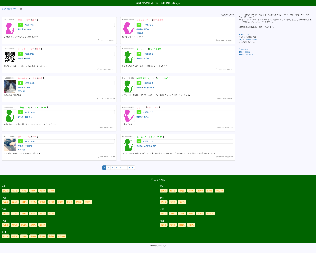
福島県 (51, 191)
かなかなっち (142, 20)
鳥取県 (5, 225)
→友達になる (29, 25)
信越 (4, 209)
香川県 (20, 29)
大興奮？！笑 (24, 107)
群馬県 (182, 191)
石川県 (24, 202)
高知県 (191, 225)
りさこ (139, 107)
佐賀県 (14, 236)
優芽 (20, 136)
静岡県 (69, 202)
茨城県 (163, 191)
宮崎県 (51, 236)
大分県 (42, 236)
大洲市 (27, 87)
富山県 (14, 202)
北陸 (162, 198)
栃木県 (172, 191)
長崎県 (24, 236)
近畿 (162, 209)
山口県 (42, 225)
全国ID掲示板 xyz (9, 9)
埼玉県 (191, 191)
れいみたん (23, 78)
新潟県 (5, 202)
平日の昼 (21, 150)
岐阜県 (60, 202)
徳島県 (139, 29)
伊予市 (146, 58)
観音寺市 (28, 117)
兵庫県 (191, 213)
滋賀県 (163, 213)
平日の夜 (140, 33)
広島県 (33, 225)
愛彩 (20, 20)
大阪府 (182, 213)
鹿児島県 (61, 236)
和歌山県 (210, 213)
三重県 (87, 202)
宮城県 (24, 191)
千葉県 (200, 191)
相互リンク (245, 34)
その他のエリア (31, 29)
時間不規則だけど (144, 78)
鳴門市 (146, 29)
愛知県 (78, 202)
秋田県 (33, 191)
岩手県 (14, 191)
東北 (4, 186)
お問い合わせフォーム (249, 39)
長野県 (51, 202)
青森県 (5, 191)
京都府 (172, 213)
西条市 (27, 58)
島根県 (14, 225)
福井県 (33, 202)
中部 (4, 198)
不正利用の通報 (247, 54)
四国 (162, 220)
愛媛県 (20, 58)
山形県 (42, 191)
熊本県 (33, 236)
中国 (4, 220)
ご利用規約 (245, 52)
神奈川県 (219, 191)
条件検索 (244, 49)
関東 (162, 186)
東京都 (209, 191)
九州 (4, 232)
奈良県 (200, 213)
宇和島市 (28, 146)
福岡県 (5, 236)
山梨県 (42, 202)
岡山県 (24, 225)
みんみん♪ (141, 136)
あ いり (22, 49)
